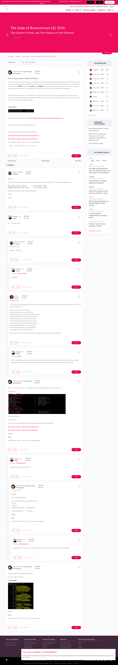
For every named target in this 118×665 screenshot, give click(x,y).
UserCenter (76, 663)
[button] (90, 2)
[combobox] (52, 62)
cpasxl (16, 145)
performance (22, 145)
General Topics (25, 56)
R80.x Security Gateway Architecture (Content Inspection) (23, 138)
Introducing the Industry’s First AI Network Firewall (99, 129)
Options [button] (81, 56)
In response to (14, 246)
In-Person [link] (104, 160)
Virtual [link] (97, 160)
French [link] (79, 645)
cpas (13, 145)
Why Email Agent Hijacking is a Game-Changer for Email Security (99, 203)
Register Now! (17, 37)
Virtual (91, 164)
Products (68, 10)
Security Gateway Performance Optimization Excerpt (49, 118)
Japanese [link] (80, 647)
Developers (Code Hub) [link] (65, 645)
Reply (76, 155)
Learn (77, 10)
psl (36, 145)
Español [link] (80, 642)
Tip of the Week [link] (46, 645)
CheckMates (11, 56)
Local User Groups (89, 10)
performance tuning (30, 145)
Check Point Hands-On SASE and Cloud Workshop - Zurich (98, 192)
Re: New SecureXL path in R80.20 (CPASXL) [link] (43, 56)
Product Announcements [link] (65, 647)
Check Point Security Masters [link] (49, 642)
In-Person (92, 176)
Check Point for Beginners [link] (30, 642)
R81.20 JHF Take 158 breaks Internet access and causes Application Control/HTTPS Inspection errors (97, 137)
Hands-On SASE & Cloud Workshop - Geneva (97, 225)
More (109, 10)
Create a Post (107, 52)
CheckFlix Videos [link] (28, 647)
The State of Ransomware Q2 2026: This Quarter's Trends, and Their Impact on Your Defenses (99, 171)
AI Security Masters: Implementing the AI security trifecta (98, 215)
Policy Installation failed (96, 143)
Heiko (9, 437)
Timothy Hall (32, 118)
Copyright (56, 663)
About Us (70, 663)
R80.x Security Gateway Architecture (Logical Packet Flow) (23, 135)
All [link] (92, 160)
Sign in (24, 655)
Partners (101, 10)
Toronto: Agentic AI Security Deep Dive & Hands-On (97, 182)
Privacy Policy (54, 1)
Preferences (109, 2)
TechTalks (44, 647)
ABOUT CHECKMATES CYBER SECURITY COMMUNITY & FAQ (89, 6)
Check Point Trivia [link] (28, 645)
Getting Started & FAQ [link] (11, 642)
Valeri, (14, 494)
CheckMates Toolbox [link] (65, 642)
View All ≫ (92, 115)
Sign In (112, 6)
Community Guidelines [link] (11, 645)
